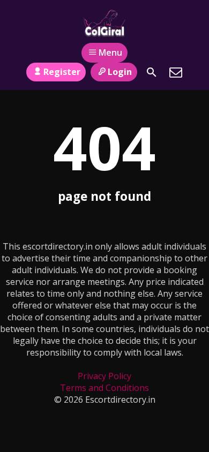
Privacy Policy (104, 376)
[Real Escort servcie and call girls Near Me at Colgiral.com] (104, 23)
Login (120, 72)
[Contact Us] (175, 72)
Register (61, 72)
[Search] (151, 72)
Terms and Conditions (104, 388)
